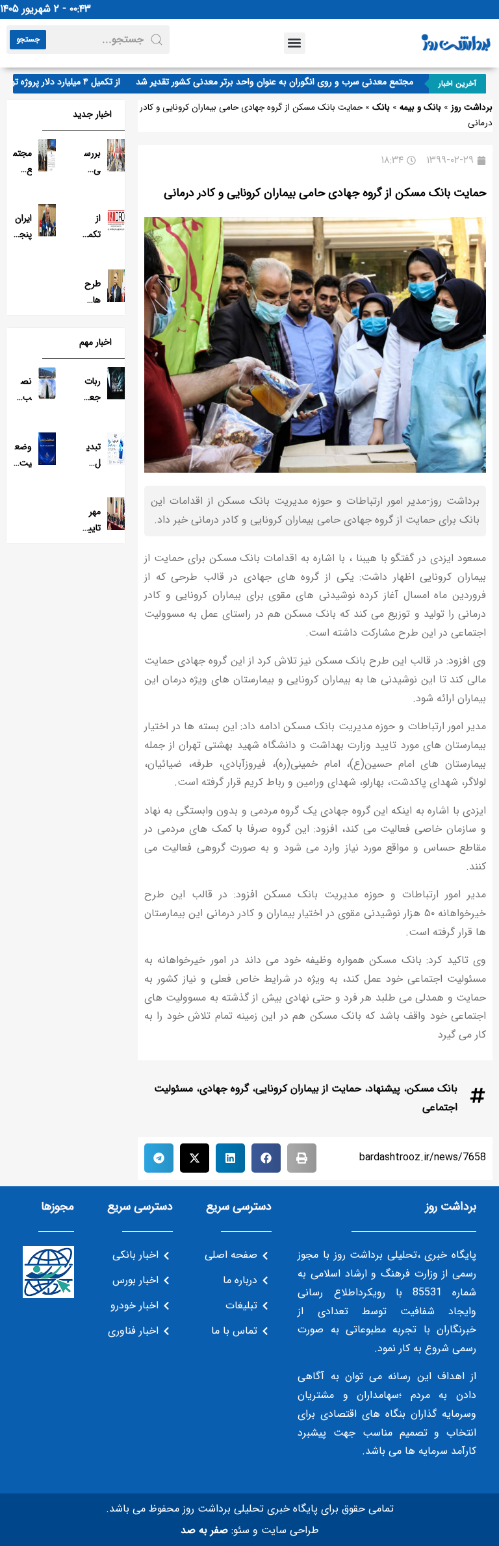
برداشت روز (472, 107)
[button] (294, 43)
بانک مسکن (432, 1088)
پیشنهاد (384, 1088)
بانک (381, 107)
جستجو (28, 39)
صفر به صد (204, 1530)
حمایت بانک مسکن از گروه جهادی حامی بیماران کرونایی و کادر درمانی (325, 193)
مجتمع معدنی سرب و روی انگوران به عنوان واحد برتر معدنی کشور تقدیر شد (289, 82)
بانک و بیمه (420, 107)
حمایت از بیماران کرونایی (308, 1088)
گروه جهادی (224, 1088)
